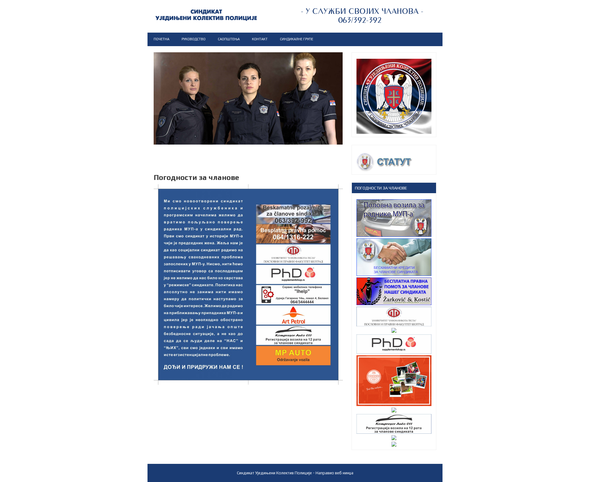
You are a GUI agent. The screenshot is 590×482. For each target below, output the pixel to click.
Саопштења (229, 39)
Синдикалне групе (296, 39)
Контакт (260, 39)
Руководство (194, 39)
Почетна (161, 39)
